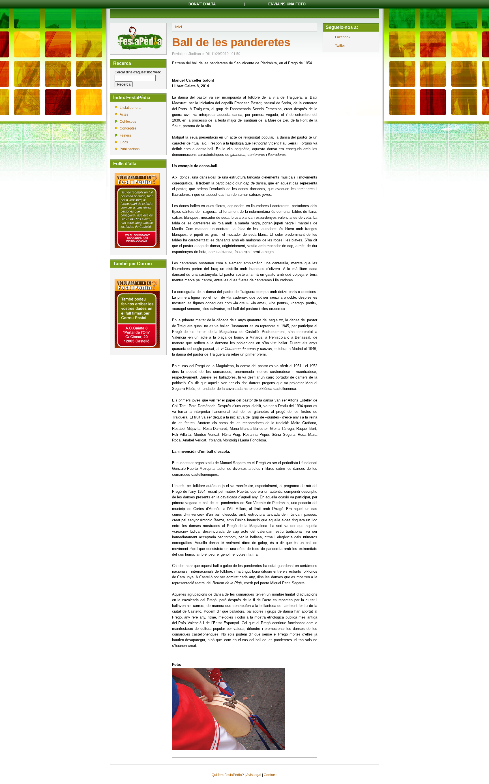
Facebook (342, 37)
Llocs (124, 142)
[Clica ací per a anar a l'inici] (140, 50)
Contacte (271, 775)
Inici (178, 27)
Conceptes (128, 128)
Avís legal (253, 775)
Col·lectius (128, 122)
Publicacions (130, 149)
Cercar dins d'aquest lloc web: (138, 72)
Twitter (340, 46)
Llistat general (130, 108)
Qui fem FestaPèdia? (228, 775)
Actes (124, 114)
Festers (125, 135)
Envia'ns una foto (287, 4)
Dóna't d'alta (202, 4)
